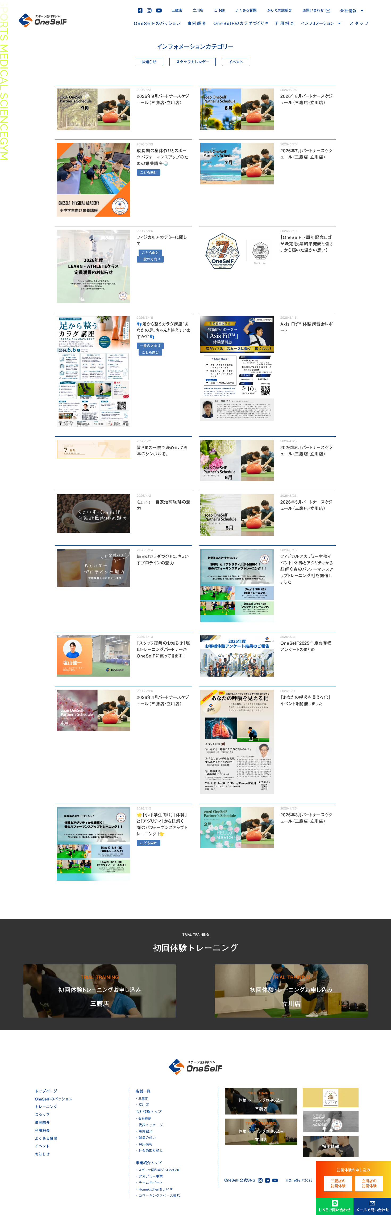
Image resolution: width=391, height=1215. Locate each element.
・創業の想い (145, 1137)
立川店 (198, 10)
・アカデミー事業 (149, 1176)
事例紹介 (197, 23)
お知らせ (42, 1154)
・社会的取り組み (149, 1151)
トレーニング (46, 1107)
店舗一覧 (143, 1091)
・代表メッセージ (149, 1125)
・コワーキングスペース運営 (157, 1195)
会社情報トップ (149, 1111)
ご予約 (219, 10)
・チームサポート (149, 1182)
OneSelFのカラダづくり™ (241, 23)
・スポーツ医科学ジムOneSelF (157, 1170)
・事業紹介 (143, 1131)
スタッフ (359, 23)
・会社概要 (143, 1119)
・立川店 (142, 1104)
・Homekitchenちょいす (154, 1189)
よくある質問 (245, 10)
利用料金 (285, 23)
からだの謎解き (279, 10)
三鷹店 (177, 10)
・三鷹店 (141, 1098)
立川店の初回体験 (369, 1183)
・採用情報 (143, 1144)
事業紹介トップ (149, 1163)
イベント (42, 1146)
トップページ (46, 1091)
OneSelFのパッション (157, 23)
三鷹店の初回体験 (338, 1183)
